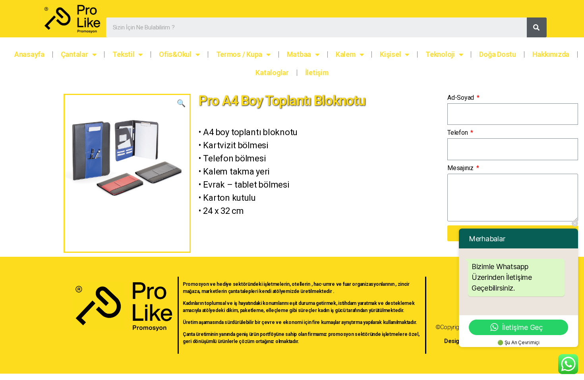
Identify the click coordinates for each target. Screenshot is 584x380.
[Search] (537, 27)
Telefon (458, 132)
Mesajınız (461, 168)
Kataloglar (271, 72)
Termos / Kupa (239, 54)
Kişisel (390, 54)
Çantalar (74, 54)
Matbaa (299, 54)
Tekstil (123, 54)
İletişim (317, 72)
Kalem (346, 54)
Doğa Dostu (497, 54)
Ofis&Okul (175, 54)
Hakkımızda (550, 54)
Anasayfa (29, 54)
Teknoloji (440, 54)
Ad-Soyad (461, 97)
